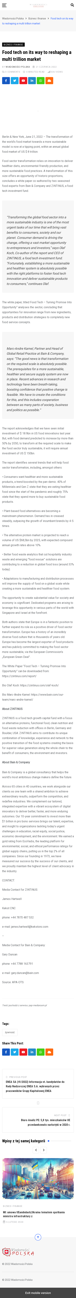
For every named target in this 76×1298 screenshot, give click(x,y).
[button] (4, 5)
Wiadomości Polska (18, 67)
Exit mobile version (38, 1293)
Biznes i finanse (12, 1206)
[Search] (72, 5)
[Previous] (36, 1150)
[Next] (43, 1150)
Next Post (60, 1115)
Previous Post (18, 1077)
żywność (10, 1032)
